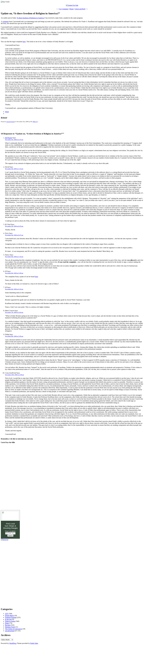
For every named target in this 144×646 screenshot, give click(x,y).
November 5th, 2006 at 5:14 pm (14, 169)
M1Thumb (8, 138)
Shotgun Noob (10, 627)
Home (71, 9)
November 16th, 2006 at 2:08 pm (14, 374)
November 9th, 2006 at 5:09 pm (14, 336)
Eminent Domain (10, 617)
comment (5, 21)
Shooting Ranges (10, 528)
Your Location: (10, 531)
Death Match (9, 615)
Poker (7, 623)
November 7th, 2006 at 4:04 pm (14, 312)
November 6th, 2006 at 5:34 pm (14, 256)
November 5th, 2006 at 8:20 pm (14, 226)
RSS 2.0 (35, 121)
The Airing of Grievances (13, 629)
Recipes (7, 625)
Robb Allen (34, 643)
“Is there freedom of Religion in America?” (31, 18)
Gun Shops (9, 526)
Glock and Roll (80, 9)
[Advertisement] (25, 127)
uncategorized (10, 121)
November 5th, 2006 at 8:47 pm (14, 235)
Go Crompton (63, 9)
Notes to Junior (10, 621)
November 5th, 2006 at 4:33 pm (14, 139)
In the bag (8, 619)
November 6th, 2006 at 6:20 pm (14, 289)
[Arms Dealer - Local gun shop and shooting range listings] (10, 519)
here (24, 41)
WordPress (12, 643)
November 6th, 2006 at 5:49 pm (14, 273)
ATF (6, 614)
